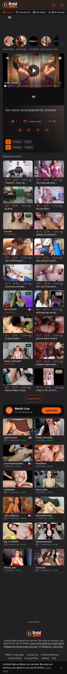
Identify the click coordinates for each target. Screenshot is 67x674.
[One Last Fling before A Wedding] (49, 276)
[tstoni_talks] (49, 483)
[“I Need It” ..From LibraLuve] (18, 173)
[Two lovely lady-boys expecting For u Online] (49, 173)
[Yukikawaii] (17, 483)
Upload (45, 658)
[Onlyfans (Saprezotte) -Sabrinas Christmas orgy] (49, 354)
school (28, 141)
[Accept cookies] (61, 667)
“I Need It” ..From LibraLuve (16, 183)
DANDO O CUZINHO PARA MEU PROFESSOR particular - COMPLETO (47, 235)
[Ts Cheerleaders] (18, 328)
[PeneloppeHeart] (49, 535)
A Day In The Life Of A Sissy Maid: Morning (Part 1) (47, 390)
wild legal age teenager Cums (47, 313)
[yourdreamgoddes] (17, 457)
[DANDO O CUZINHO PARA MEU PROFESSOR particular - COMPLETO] (49, 225)
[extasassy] (49, 561)
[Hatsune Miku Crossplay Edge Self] (18, 380)
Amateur (17, 147)
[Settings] (60, 58)
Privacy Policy (31, 658)
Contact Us (32, 654)
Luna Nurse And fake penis (16, 287)
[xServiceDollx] (18, 302)
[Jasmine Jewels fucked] (49, 328)
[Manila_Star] (17, 561)
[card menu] (30, 181)
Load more (33, 398)
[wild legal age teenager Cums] (49, 302)
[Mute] (7, 58)
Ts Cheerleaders (12, 339)
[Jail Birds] (18, 199)
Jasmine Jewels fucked (46, 339)
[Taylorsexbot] (17, 431)
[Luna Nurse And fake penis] (18, 276)
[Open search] (54, 5)
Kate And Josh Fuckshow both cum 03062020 (46, 261)
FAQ (54, 658)
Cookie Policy (15, 658)
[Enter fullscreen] (60, 83)
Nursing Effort (42, 209)
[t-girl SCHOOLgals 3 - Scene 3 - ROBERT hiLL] (18, 250)
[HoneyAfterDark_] (49, 509)
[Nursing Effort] (49, 199)
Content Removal (50, 654)
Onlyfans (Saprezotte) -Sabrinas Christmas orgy (47, 364)
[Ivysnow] (18, 225)
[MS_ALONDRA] (17, 535)
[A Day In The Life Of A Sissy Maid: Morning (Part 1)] (49, 380)
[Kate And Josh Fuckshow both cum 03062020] (49, 250)
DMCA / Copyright (14, 654)
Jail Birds (9, 209)
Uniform (29, 147)
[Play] (33, 71)
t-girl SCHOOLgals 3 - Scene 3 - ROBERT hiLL (16, 261)
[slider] (33, 86)
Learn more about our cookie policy (47, 643)
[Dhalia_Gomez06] (49, 431)
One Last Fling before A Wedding (47, 287)
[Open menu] (62, 5)
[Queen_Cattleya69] (18, 354)
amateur (17, 141)
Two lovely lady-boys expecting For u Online (47, 183)
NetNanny (46, 646)
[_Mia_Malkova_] (17, 509)
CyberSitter (57, 646)
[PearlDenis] (49, 457)
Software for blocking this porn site (21, 646)
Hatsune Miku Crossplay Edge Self (15, 390)
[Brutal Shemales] (9, 4)
